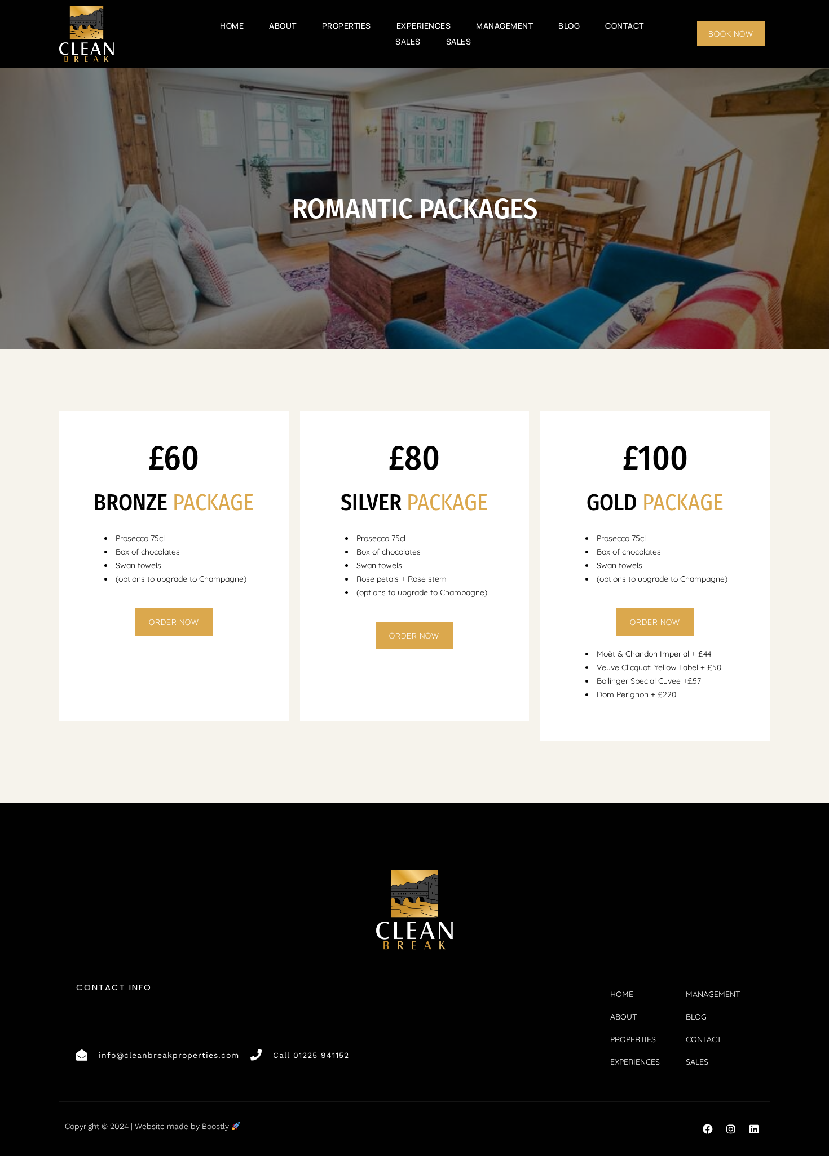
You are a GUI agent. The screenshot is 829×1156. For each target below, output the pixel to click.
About (283, 25)
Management (504, 25)
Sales (408, 41)
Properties (346, 25)
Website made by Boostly (183, 1126)
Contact (624, 25)
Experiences (423, 25)
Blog (569, 25)
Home (232, 25)
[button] (708, 1129)
